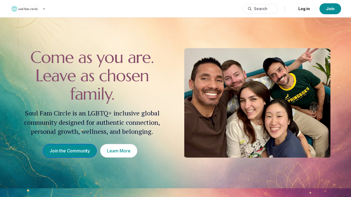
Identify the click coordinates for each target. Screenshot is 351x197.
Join (330, 8)
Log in (304, 8)
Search (260, 8)
